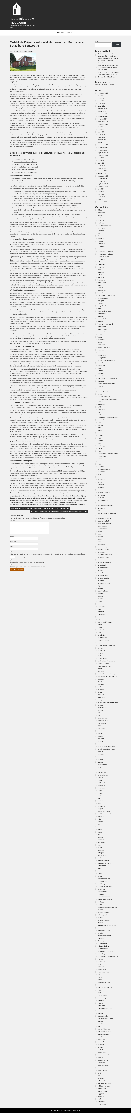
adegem (100, 241)
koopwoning (102, 638)
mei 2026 (101, 101)
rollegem (101, 853)
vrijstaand (101, 1006)
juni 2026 (101, 98)
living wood (102, 700)
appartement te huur (105, 251)
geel (99, 438)
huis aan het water (104, 518)
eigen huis (101, 409)
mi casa (100, 741)
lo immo (101, 705)
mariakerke (102, 723)
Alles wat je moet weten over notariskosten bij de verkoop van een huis (108, 67)
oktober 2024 (102, 150)
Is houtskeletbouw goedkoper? (25, 169)
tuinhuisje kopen (104, 930)
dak (99, 352)
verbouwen (102, 967)
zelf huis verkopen (104, 1083)
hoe (99, 490)
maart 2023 (101, 199)
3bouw (100, 215)
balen (100, 269)
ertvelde (100, 425)
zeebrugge (101, 1078)
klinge (100, 625)
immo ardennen (103, 560)
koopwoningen (103, 640)
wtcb (99, 1073)
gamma (100, 433)
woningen (101, 1063)
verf (99, 974)
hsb (11, 496)
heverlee (101, 485)
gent (99, 443)
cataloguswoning (104, 347)
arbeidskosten (46, 496)
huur (99, 542)
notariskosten (103, 775)
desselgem (101, 365)
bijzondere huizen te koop (107, 295)
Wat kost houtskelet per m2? (24, 159)
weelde (100, 1037)
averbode (101, 267)
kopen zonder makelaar (106, 645)
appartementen (103, 257)
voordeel (101, 1000)
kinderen (101, 612)
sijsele (100, 873)
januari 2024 (102, 173)
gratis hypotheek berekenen (108, 454)
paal (99, 796)
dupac (100, 394)
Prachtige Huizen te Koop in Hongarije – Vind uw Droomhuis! (108, 61)
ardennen (101, 259)
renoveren (101, 842)
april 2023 (101, 197)
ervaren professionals (49, 498)
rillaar (100, 847)
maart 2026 (101, 106)
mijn (99, 744)
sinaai (100, 876)
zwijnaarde (102, 1104)
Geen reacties (28, 51)
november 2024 (103, 147)
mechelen (101, 728)
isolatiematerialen (32, 500)
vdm (99, 964)
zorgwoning (102, 1096)
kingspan (101, 614)
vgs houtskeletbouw (105, 987)
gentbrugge (102, 446)
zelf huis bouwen (104, 1081)
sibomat (100, 871)
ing (99, 586)
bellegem (101, 272)
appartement (102, 249)
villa (99, 993)
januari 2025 (102, 142)
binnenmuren (103, 298)
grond (100, 459)
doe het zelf (102, 376)
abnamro (101, 238)
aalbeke (100, 218)
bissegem (101, 301)
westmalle (101, 1042)
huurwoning (102, 547)
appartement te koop (105, 254)
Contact (70, 33)
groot (99, 461)
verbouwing (102, 969)
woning (100, 1057)
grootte (12, 500)
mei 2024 (101, 163)
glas (99, 451)
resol (99, 845)
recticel (100, 832)
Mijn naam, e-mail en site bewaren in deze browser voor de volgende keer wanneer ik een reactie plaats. (47, 554)
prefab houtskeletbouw (106, 814)
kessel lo (101, 604)
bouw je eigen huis (104, 311)
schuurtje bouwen (104, 863)
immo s (100, 570)
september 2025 (103, 121)
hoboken (101, 487)
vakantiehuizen (103, 946)
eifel (99, 407)
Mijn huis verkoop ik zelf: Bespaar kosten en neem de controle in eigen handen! (40, 508)
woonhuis (101, 1068)
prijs (14, 496)
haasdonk (101, 472)
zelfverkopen (102, 1091)
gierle (100, 448)
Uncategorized (103, 941)
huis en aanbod (103, 521)
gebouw (60, 498)
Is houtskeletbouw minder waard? (26, 167)
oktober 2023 (102, 181)
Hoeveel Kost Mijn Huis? (106, 77)
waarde (100, 1013)
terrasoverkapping (104, 920)
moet (99, 757)
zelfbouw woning (104, 1086)
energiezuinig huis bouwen (108, 417)
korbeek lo (101, 650)
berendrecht (102, 282)
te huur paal (102, 915)
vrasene (100, 1003)
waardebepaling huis (105, 1019)
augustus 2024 (103, 155)
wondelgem (102, 1052)
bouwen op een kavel (105, 324)
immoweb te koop (104, 583)
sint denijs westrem (105, 886)
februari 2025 (102, 140)
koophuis (101, 635)
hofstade (101, 498)
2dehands (101, 212)
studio (100, 904)
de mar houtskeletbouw (106, 360)
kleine (100, 619)
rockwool (101, 850)
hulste (100, 539)
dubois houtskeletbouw (106, 384)
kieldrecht (101, 606)
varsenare (101, 961)
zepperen (101, 1094)
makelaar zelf (103, 720)
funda (100, 430)
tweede (100, 933)
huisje (100, 534)
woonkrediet (102, 1070)
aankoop (101, 223)
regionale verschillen (30, 502)
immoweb (101, 581)
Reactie (13, 521)
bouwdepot (101, 316)
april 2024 (101, 166)
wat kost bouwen (104, 1029)
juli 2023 (101, 189)
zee (99, 1076)
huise (100, 531)
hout (99, 503)
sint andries (102, 881)
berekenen (101, 280)
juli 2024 (101, 158)
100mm (100, 210)
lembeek (101, 687)
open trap (101, 788)
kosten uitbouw (103, 663)
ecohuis (100, 402)
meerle (100, 733)
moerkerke (101, 754)
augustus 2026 (103, 93)
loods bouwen (103, 707)
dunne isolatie (103, 391)
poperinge (101, 806)
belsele (100, 275)
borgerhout (102, 306)
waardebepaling (103, 1016)
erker (99, 422)
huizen (100, 536)
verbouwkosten (103, 972)
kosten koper (102, 658)
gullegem (101, 466)
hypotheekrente (103, 557)
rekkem (100, 837)
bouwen (100, 321)
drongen (101, 381)
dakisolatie (102, 355)
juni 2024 (101, 160)
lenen (100, 692)
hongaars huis (103, 500)
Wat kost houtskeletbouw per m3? (26, 164)
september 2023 (103, 184)
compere (101, 350)
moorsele (101, 762)
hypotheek (101, 552)
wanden (100, 1024)
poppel (100, 809)
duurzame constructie (18, 498)
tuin (99, 928)
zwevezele (101, 1101)
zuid (99, 1099)
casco (100, 342)
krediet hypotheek (104, 666)
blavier (100, 303)
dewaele (100, 373)
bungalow (101, 339)
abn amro (101, 236)
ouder (100, 790)
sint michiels (102, 892)
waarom (100, 1021)
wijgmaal (101, 1044)
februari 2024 (102, 171)
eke (99, 412)
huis (99, 516)
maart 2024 (102, 168)
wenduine (101, 1039)
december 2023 (103, 176)
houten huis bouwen (105, 505)
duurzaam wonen (104, 396)
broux (100, 334)
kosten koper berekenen (106, 661)
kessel (100, 601)
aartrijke (101, 231)
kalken (100, 599)
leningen (101, 695)
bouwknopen (102, 329)
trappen (100, 923)
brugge (100, 337)
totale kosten (43, 502)
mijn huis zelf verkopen (106, 749)
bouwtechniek (71, 496)
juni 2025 (101, 129)
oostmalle (101, 785)
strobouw (101, 902)
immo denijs (102, 565)
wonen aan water (104, 1055)
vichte (100, 990)
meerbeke (101, 731)
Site (11, 547)
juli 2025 (101, 127)
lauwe (100, 682)
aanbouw (101, 220)
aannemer (101, 228)
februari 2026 (102, 109)
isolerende (101, 593)
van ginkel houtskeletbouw (108, 956)
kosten (42, 500)
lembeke (101, 689)
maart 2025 (101, 137)
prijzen (19, 496)
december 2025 (103, 114)
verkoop (101, 980)
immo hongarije (103, 568)
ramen (100, 829)
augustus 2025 (103, 124)
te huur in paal (103, 912)
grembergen (102, 456)
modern (100, 752)
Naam (12, 536)
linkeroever (102, 697)
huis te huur (102, 526)
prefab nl (101, 816)
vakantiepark (103, 949)
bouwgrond (102, 327)
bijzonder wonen (104, 293)
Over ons (60, 33)
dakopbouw (102, 358)
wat (99, 1026)
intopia (100, 588)
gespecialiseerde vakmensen (73, 498)
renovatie (101, 840)
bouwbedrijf (102, 314)
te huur (100, 910)
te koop (100, 917)
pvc (99, 824)
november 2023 (103, 179)
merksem (101, 739)
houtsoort (101, 508)
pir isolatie (102, 801)
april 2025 (101, 134)
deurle (100, 368)
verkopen (101, 985)
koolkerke (101, 630)
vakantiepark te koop (105, 951)
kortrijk (100, 653)
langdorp (101, 679)
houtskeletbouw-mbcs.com (22, 21)
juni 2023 (101, 191)
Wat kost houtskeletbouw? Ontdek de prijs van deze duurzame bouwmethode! (59, 511)
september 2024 (103, 153)
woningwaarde (103, 1065)
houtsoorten (20, 500)
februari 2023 (102, 202)
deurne (100, 371)
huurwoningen (103, 549)
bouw (99, 308)
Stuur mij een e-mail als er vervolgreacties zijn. (27, 562)
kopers (100, 648)
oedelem (101, 777)
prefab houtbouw (104, 811)
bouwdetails (102, 319)
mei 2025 (101, 132)
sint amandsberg (104, 879)
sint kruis (101, 889)
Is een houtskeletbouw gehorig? (25, 162)
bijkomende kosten (59, 496)
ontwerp (63, 500)
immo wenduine (103, 578)
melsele (100, 736)
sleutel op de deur (104, 897)
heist (99, 474)
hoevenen (101, 495)
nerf (99, 767)
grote (99, 464)
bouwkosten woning (105, 332)
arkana (100, 262)
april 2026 (101, 103)
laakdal (100, 669)
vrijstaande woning (105, 1008)
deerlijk (100, 363)
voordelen (81, 504)
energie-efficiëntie (33, 498)
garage (100, 435)
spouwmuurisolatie (105, 899)
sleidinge (101, 894)
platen (100, 803)
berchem (101, 277)
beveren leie (102, 290)
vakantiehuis (103, 943)
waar (99, 1011)
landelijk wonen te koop (106, 674)
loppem (100, 710)
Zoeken (98, 41)
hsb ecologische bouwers (107, 513)
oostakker (101, 783)
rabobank (101, 827)
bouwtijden (81, 496)
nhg (99, 770)
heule (100, 482)
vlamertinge (102, 998)
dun (99, 389)
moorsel (100, 759)
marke (100, 726)
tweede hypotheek (104, 936)
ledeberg (101, 684)
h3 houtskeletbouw (105, 469)
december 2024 (103, 145)
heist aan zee (102, 477)
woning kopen (103, 1060)
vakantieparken (103, 954)
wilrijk (100, 1047)
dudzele (100, 386)
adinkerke (101, 244)
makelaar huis (103, 718)
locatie (47, 500)
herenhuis (101, 479)
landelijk (101, 671)
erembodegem (102, 420)
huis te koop (102, 529)
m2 (99, 713)
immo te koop (103, 573)
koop (99, 632)
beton (100, 285)
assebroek (101, 264)
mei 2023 (101, 194)
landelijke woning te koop (107, 676)
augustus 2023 (103, 186)
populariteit (71, 500)
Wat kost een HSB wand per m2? (25, 172)
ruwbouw (101, 858)
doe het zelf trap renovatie (107, 378)
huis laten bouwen (104, 523)
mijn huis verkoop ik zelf (107, 746)
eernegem (101, 404)
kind (99, 609)
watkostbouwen (103, 1034)
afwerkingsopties (33, 496)
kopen (100, 643)
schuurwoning (103, 866)
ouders (100, 793)
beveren (100, 288)
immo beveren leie (104, 562)
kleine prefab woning (105, 622)
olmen (100, 780)
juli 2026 (101, 96)
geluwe (100, 441)
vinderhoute (102, 995)
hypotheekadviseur (105, 555)
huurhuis (101, 544)
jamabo (100, 596)
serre (99, 868)
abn (99, 233)
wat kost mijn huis (104, 1031)
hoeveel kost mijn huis (106, 492)
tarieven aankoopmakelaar (107, 907)
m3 (99, 715)
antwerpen (102, 246)
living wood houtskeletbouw (108, 702)
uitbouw (101, 938)
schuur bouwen (103, 860)
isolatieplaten (103, 591)
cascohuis (101, 345)
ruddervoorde (102, 855)
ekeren (100, 415)
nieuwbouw (102, 772)
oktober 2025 (102, 119)
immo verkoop (103, 575)
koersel (100, 627)
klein (100, 617)
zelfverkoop (102, 1088)
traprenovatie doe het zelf (107, 925)
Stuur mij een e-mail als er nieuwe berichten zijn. (28, 567)
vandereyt (101, 959)
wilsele (100, 1050)
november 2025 (103, 116)
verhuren (101, 977)
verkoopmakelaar (104, 982)
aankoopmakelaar (104, 225)
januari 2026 (102, 111)
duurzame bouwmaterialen (107, 399)
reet (99, 834)
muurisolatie (102, 765)
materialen (55, 500)
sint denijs (101, 884)
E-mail (13, 541)
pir (99, 798)
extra (99, 428)
